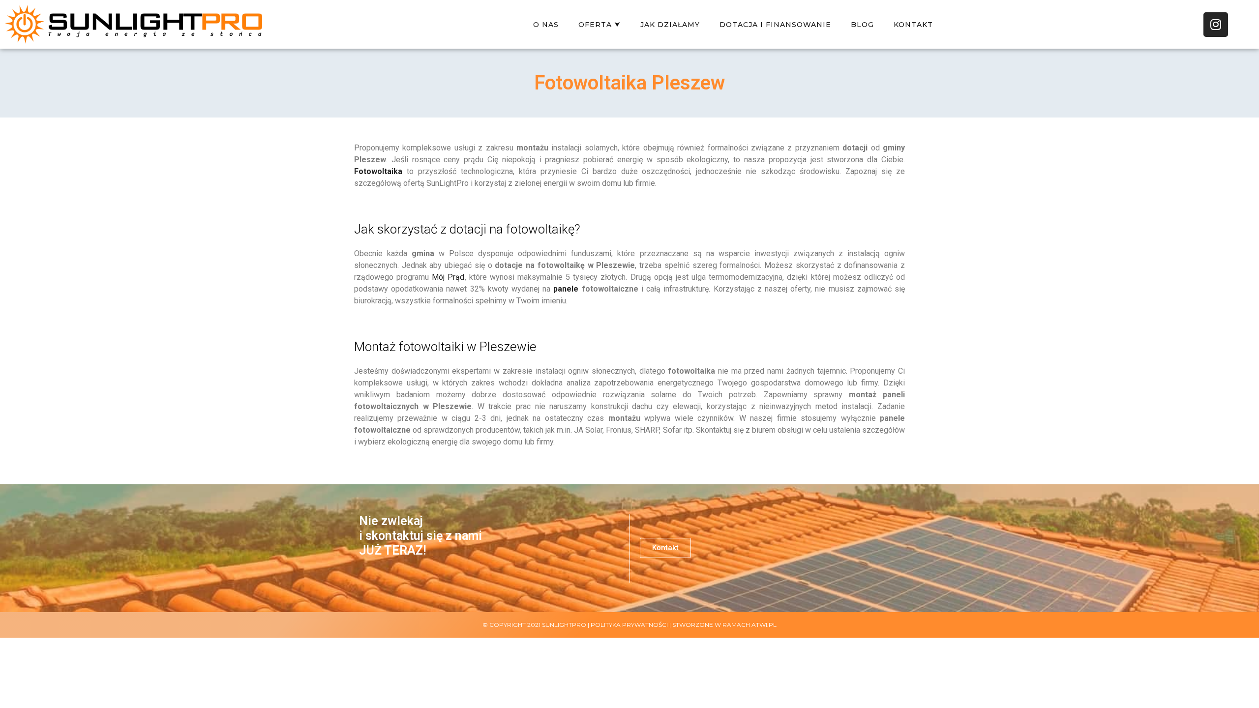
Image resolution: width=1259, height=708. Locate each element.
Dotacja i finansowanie (775, 24)
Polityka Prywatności (629, 624)
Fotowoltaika (378, 171)
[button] (665, 548)
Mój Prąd (448, 277)
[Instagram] (1215, 24)
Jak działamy (670, 24)
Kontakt (913, 24)
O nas (546, 24)
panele (565, 289)
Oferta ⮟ (599, 24)
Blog (862, 24)
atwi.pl (764, 624)
